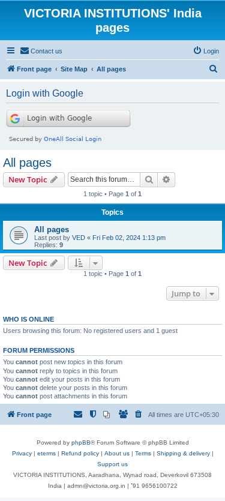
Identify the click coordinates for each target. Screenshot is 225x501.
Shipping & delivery (183, 453)
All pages (27, 162)
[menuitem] (41, 51)
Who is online (28, 319)
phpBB (81, 442)
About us (117, 453)
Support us (112, 464)
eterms (46, 453)
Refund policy (80, 453)
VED (78, 237)
